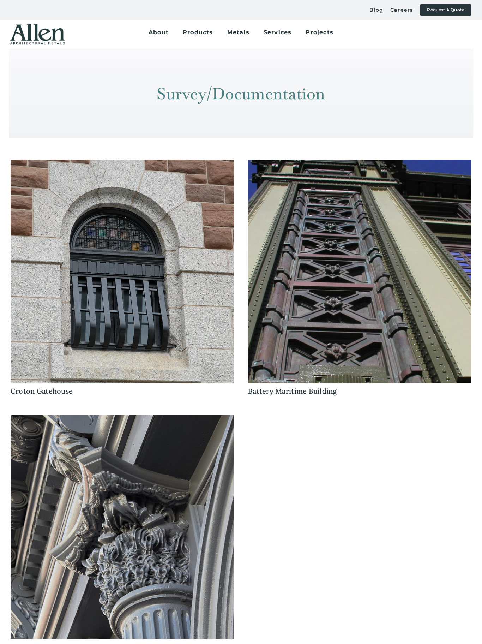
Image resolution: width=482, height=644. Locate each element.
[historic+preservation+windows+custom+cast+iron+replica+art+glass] (122, 163)
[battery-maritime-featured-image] (359, 163)
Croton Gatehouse (42, 391)
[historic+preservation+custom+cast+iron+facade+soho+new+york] (122, 418)
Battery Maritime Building (292, 391)
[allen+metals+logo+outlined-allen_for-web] (37, 26)
